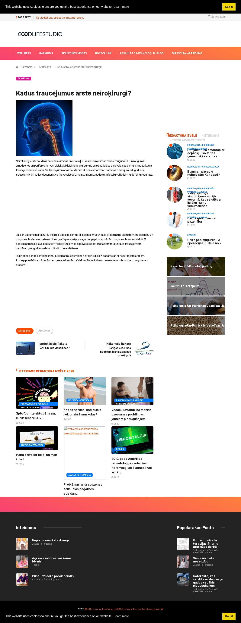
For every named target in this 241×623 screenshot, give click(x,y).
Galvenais (26, 66)
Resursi (120, 449)
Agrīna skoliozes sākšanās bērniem (52, 559)
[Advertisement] (84, 206)
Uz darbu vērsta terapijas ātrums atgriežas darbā (205, 543)
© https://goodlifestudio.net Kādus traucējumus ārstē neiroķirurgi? (124, 609)
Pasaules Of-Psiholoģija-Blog (142, 53)
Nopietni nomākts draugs (50, 540)
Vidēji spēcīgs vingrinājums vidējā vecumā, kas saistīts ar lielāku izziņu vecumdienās (204, 199)
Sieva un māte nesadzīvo (203, 559)
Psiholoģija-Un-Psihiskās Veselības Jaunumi (34, 404)
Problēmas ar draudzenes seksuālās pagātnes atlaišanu (83, 488)
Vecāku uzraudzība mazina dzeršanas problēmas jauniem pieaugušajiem (131, 414)
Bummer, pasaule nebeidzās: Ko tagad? (203, 173)
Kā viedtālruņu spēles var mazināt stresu (60, 17)
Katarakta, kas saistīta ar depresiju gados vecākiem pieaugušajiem (208, 580)
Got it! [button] (229, 616)
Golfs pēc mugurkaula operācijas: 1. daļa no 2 (204, 241)
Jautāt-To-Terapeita (32, 445)
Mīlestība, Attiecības (187, 53)
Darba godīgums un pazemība (201, 219)
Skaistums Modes (74, 53)
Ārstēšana (45, 66)
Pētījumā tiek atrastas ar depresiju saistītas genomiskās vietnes (206, 153)
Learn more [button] (121, 616)
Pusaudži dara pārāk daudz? (53, 576)
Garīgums (46, 53)
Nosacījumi (103, 53)
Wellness (24, 53)
